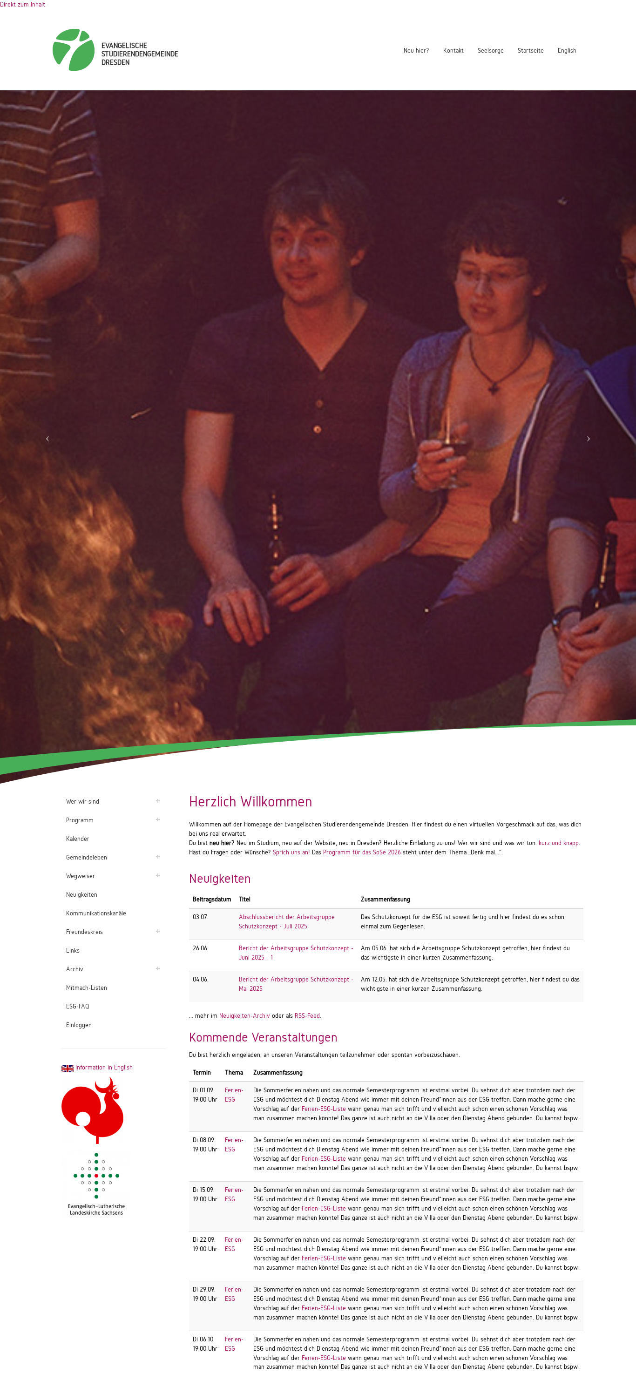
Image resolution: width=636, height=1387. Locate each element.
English (567, 50)
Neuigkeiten (81, 894)
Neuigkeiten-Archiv (244, 1015)
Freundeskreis (84, 931)
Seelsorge (491, 50)
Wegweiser (80, 876)
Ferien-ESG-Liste (324, 1108)
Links (73, 950)
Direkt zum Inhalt (22, 4)
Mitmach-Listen (86, 987)
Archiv (74, 969)
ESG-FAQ (77, 1006)
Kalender (77, 838)
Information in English (103, 1067)
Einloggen (79, 1025)
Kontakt (453, 50)
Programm (80, 820)
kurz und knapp (559, 842)
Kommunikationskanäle (96, 913)
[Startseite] (74, 50)
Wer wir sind (82, 801)
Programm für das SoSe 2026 (362, 852)
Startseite (531, 50)
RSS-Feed (307, 1015)
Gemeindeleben (86, 857)
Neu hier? (416, 50)
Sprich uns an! (291, 852)
